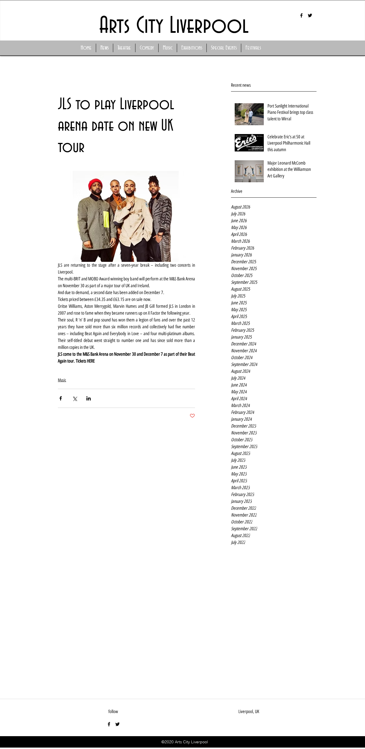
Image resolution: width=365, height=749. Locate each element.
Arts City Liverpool (174, 26)
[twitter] (310, 15)
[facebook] (301, 15)
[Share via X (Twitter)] (74, 398)
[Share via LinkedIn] (88, 398)
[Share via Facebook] (60, 398)
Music (62, 380)
